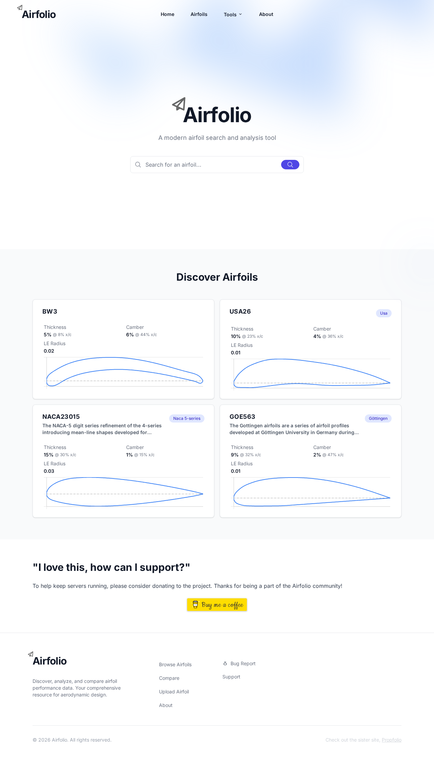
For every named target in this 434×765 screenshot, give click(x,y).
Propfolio (391, 740)
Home (167, 14)
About (266, 14)
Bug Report (243, 663)
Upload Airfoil (174, 691)
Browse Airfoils (175, 664)
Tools (231, 14)
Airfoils (199, 14)
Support (231, 676)
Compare (169, 678)
